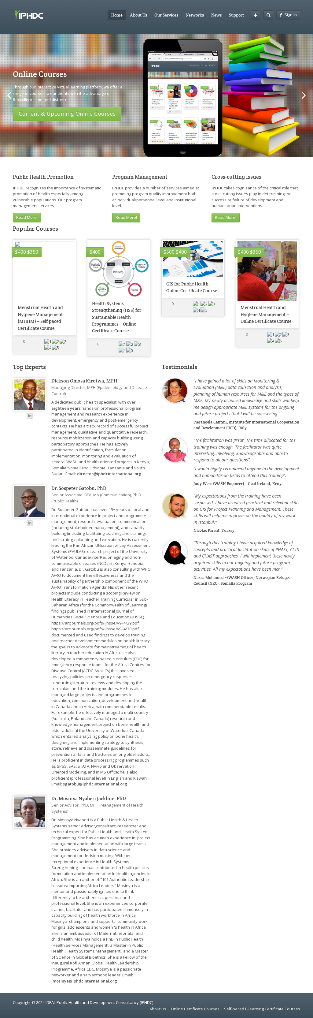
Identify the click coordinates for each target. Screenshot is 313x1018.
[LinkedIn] (30, 416)
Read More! (27, 217)
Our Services (166, 15)
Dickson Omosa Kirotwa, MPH (84, 381)
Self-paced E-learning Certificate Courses (262, 1009)
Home (117, 15)
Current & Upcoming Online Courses (67, 113)
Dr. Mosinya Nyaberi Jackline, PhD (88, 799)
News (216, 15)
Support (236, 15)
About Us (138, 15)
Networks (195, 15)
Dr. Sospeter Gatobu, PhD (78, 488)
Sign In (291, 14)
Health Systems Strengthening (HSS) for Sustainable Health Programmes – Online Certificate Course (117, 317)
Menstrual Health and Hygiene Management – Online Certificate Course (266, 314)
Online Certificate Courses (195, 1009)
